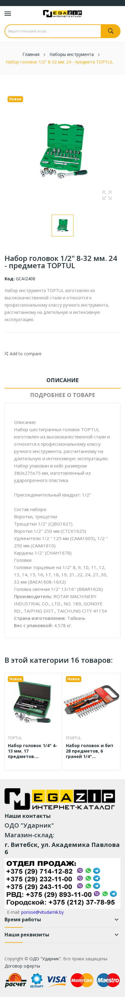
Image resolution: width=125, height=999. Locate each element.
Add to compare (26, 353)
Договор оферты (22, 966)
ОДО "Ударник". (45, 959)
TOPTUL (15, 738)
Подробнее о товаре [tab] (62, 395)
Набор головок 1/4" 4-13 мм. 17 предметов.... (32, 751)
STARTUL (73, 738)
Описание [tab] (62, 380)
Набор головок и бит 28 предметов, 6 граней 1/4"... (89, 751)
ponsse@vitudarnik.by (42, 912)
